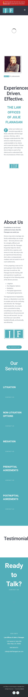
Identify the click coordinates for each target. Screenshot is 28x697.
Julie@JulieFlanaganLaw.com (14, 651)
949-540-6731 (14, 647)
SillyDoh (22, 689)
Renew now (6, 3)
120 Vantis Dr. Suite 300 (14, 641)
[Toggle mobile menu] (25, 10)
